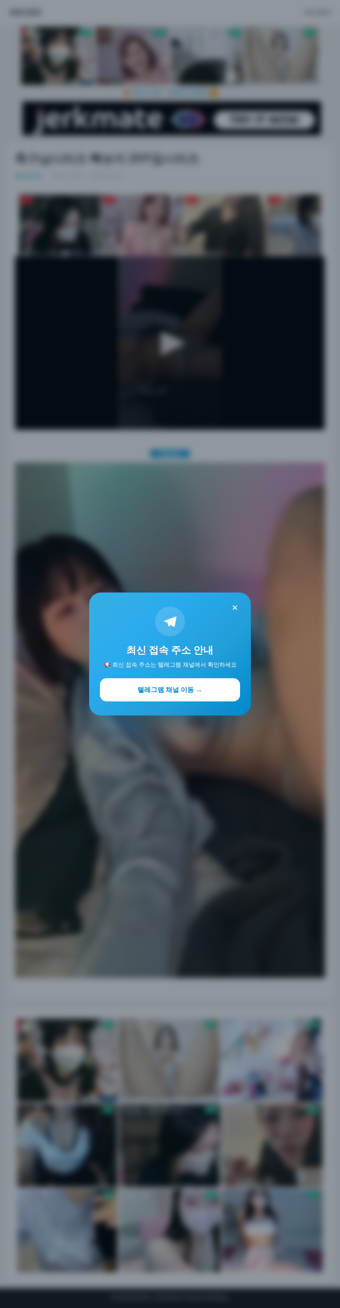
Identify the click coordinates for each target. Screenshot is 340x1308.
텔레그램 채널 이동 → (170, 689)
